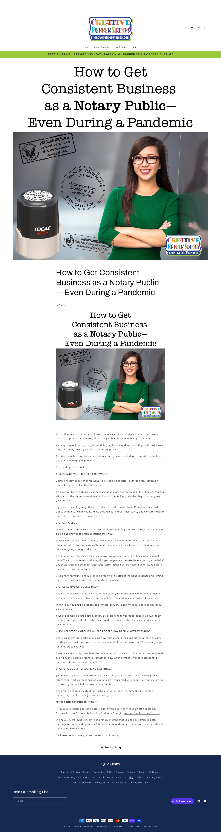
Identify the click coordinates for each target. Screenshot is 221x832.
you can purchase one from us (142, 713)
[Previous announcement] (14, 61)
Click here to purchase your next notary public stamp (88, 735)
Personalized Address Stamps (108, 772)
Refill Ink (153, 772)
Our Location (135, 782)
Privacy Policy (102, 782)
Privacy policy (118, 826)
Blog (131, 777)
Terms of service (134, 826)
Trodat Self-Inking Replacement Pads (76, 777)
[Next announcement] (207, 61)
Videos (140, 777)
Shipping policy (150, 826)
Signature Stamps (136, 772)
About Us (121, 777)
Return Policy (119, 782)
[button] (102, 47)
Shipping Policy (154, 777)
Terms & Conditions (81, 782)
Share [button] (62, 305)
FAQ (147, 782)
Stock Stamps (106, 777)
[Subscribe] (63, 800)
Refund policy (103, 826)
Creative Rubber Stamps (82, 826)
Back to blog (112, 747)
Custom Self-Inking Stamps (75, 772)
